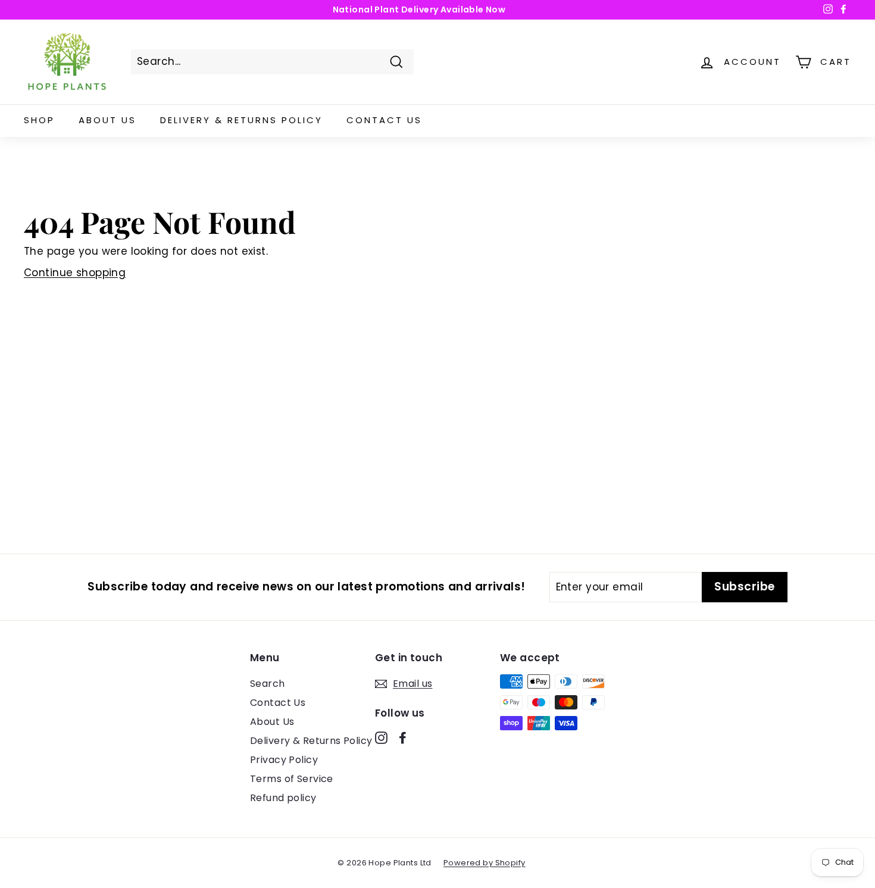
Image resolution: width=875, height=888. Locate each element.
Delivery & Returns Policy (241, 120)
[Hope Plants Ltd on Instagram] (381, 737)
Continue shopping (75, 272)
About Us (107, 120)
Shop (39, 120)
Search (267, 683)
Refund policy (283, 798)
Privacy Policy (284, 760)
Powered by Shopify (484, 862)
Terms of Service (291, 779)
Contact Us (384, 120)
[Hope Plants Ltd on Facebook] (402, 737)
